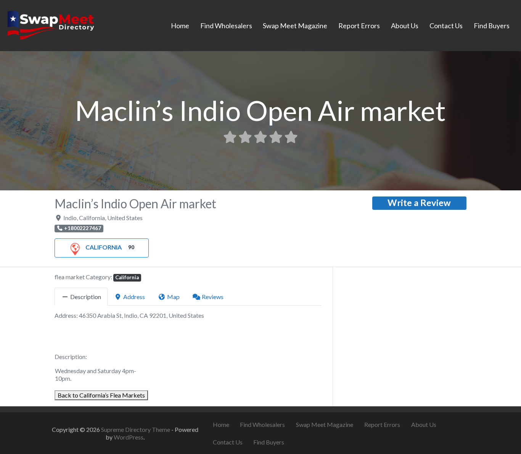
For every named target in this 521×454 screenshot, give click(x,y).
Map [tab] (173, 296)
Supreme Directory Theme (136, 429)
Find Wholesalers (226, 25)
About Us (404, 25)
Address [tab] (134, 296)
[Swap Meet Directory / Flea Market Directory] (50, 24)
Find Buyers (492, 25)
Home (180, 25)
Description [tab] (85, 296)
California (103, 247)
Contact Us (446, 25)
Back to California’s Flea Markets (101, 395)
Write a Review (419, 202)
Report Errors (359, 25)
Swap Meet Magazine (295, 25)
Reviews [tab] (213, 296)
